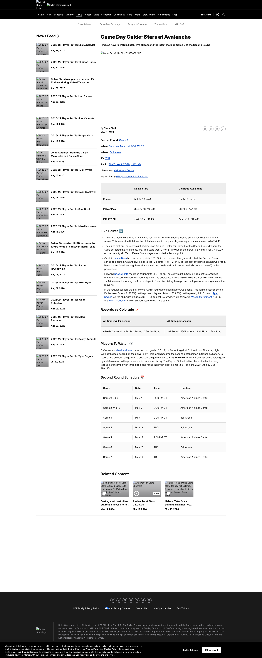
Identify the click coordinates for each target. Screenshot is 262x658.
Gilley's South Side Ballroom (132, 176)
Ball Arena (115, 152)
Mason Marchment (201, 296)
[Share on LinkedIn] (217, 128)
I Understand (211, 650)
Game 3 (123, 140)
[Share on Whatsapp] (205, 128)
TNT (107, 158)
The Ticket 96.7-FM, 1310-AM (125, 164)
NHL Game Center (124, 170)
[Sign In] (218, 14)
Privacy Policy (92, 649)
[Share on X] (211, 128)
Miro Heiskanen (124, 350)
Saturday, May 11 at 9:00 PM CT (126, 146)
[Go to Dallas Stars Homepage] (40, 5)
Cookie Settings (30, 652)
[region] (131, 650)
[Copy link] (223, 128)
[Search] (224, 14)
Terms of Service (106, 655)
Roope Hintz (121, 273)
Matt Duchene (117, 300)
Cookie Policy (111, 649)
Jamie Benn (120, 258)
